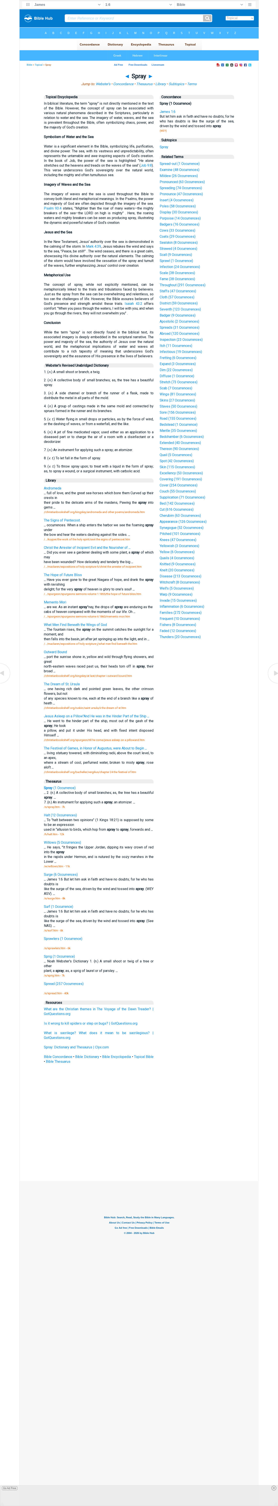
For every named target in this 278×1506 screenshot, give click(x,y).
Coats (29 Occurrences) (177, 236)
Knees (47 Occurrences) (178, 540)
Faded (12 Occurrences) (178, 631)
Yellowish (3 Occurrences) (179, 546)
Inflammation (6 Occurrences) (182, 606)
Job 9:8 (146, 165)
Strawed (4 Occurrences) (178, 249)
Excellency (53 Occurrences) (181, 473)
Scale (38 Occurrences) (177, 273)
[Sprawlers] (5, 683)
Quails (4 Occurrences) (177, 558)
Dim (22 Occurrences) (176, 370)
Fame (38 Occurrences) (177, 279)
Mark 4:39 (93, 246)
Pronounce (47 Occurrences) (181, 194)
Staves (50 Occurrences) (178, 406)
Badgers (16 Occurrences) (179, 224)
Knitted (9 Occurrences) (177, 564)
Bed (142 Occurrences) (177, 503)
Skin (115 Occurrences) (177, 467)
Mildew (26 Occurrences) (179, 176)
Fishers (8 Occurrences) (178, 625)
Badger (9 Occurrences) (177, 315)
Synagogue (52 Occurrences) (182, 528)
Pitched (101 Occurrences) (180, 534)
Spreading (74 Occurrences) (181, 188)
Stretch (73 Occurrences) (178, 382)
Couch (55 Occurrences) (178, 491)
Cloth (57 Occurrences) (177, 297)
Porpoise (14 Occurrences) (180, 218)
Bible (29, 64)
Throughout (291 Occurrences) (182, 285)
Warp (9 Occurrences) (176, 594)
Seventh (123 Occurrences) (180, 309)
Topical (39, 64)
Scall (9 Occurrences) (176, 255)
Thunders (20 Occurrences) (180, 637)
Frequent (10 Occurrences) (180, 619)
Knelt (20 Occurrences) (177, 570)
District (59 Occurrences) (179, 303)
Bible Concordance (58, 1057)
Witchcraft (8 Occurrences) (180, 582)
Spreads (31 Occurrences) (179, 327)
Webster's (103, 84)
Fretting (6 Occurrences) (178, 358)
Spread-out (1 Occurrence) (180, 164)
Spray (164, 147)
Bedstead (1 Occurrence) (178, 424)
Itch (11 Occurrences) (176, 346)
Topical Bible (144, 1057)
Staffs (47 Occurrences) (178, 291)
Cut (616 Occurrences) (177, 509)
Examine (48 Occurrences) (179, 170)
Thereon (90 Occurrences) (179, 449)
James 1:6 (167, 112)
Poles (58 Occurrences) (178, 206)
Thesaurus (144, 84)
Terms (192, 84)
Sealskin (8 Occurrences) (179, 242)
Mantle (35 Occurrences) (178, 431)
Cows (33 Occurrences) (177, 230)
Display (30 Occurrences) (179, 212)
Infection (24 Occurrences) (180, 267)
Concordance (123, 84)
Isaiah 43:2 (133, 304)
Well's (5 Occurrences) (177, 588)
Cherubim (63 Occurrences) (180, 515)
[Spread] (272, 683)
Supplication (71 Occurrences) (182, 497)
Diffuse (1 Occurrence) (177, 376)
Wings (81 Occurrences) (178, 394)
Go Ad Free (9, 1488)
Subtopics (176, 84)
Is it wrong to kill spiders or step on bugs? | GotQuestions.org (90, 1023)
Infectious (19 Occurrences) (181, 352)
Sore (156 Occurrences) (178, 412)
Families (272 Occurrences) (181, 613)
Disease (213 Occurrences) (180, 576)
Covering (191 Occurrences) (181, 479)
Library (160, 84)
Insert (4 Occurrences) (177, 200)
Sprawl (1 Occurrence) (176, 261)
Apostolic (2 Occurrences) (179, 321)
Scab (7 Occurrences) (176, 388)
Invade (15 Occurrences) (178, 600)
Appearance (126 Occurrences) (183, 522)
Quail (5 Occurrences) (176, 455)
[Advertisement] (139, 1149)
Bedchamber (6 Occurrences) (182, 437)
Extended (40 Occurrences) (180, 443)
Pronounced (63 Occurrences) (182, 182)
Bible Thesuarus (58, 1061)
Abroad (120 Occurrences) (179, 333)
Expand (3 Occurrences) (178, 364)
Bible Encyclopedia (116, 1057)
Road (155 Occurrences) (178, 418)
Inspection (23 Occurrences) (181, 340)
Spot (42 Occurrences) (177, 461)
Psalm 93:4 (52, 208)
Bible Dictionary (87, 1057)
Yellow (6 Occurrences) (177, 552)
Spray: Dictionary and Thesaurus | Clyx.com (76, 1047)
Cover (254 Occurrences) (178, 485)
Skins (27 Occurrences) (177, 400)
